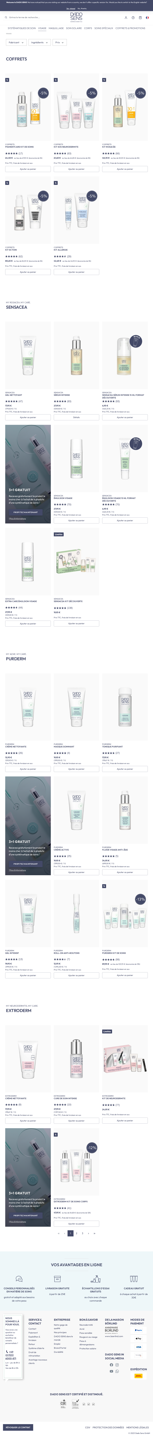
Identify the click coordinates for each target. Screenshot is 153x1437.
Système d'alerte (36, 1348)
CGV (87, 1427)
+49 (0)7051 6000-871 (10, 1355)
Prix (57, 42)
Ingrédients (37, 42)
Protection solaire (87, 1348)
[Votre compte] (126, 17)
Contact (32, 1328)
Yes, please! (70, 8)
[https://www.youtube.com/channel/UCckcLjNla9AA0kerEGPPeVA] (111, 1371)
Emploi (57, 1344)
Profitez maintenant (26, 512)
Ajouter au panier (28, 169)
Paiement (33, 1332)
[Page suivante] (88, 1233)
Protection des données (108, 1427)
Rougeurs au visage (88, 1337)
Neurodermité (86, 1325)
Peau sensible (85, 1333)
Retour (32, 1344)
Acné (81, 1329)
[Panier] (140, 17)
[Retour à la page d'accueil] (76, 17)
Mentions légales (137, 1427)
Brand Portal (60, 1348)
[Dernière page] (94, 1233)
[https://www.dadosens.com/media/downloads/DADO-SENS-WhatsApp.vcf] (117, 1371)
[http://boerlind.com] (111, 1365)
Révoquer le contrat (18, 1427)
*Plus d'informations (17, 518)
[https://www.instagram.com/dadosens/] (117, 1365)
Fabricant (14, 42)
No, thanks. (82, 8)
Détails (76, 417)
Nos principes (60, 1332)
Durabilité (58, 1352)
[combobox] (30, 17)
